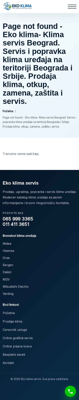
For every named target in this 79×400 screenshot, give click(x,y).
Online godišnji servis (18, 338)
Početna (8, 111)
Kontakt (8, 363)
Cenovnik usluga (15, 330)
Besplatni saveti (14, 354)
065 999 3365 (18, 219)
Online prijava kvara (17, 346)
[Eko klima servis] (17, 6)
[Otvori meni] (72, 6)
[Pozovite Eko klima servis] (70, 391)
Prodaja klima (12, 321)
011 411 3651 (16, 224)
